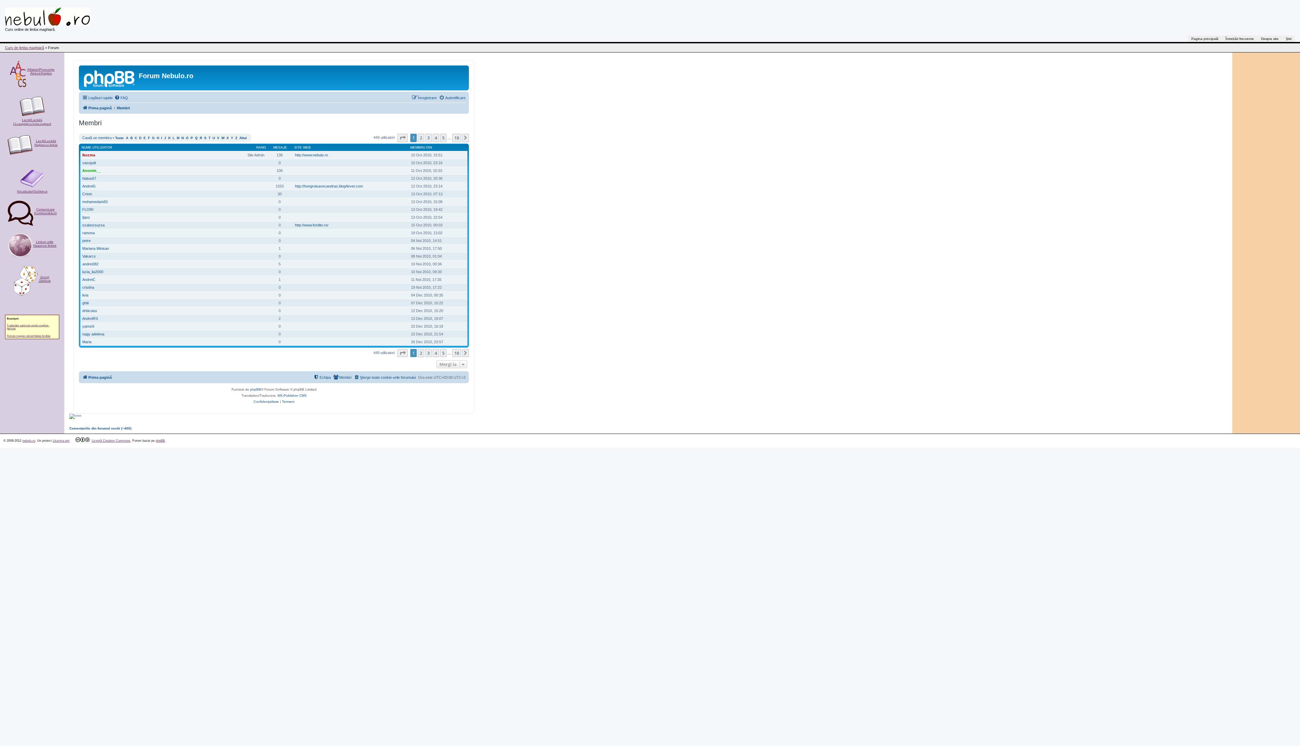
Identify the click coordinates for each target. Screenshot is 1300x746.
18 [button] (456, 138)
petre (86, 241)
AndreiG (89, 186)
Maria (86, 342)
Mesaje (280, 147)
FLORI (87, 209)
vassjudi (89, 163)
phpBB (255, 389)
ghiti (85, 303)
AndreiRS (90, 318)
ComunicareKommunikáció (45, 211)
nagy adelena (93, 334)
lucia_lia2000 (92, 272)
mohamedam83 (95, 202)
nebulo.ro (28, 440)
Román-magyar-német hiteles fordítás (28, 335)
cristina (88, 287)
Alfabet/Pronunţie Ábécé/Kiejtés (41, 71)
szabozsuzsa (93, 225)
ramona (88, 233)
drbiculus (89, 311)
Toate (119, 138)
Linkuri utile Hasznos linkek (45, 243)
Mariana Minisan (95, 248)
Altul (243, 138)
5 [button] (443, 138)
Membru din (421, 147)
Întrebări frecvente (1240, 39)
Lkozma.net (61, 440)
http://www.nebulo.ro (311, 155)
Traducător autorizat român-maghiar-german (28, 327)
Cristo (87, 194)
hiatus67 (89, 178)
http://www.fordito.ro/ (311, 225)
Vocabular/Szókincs (32, 191)
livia (85, 295)
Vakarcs (89, 256)
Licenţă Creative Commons (111, 440)
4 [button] (436, 138)
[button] (402, 138)
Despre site (1270, 39)
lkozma (88, 155)
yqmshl (88, 326)
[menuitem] (121, 98)
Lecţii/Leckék (32, 122)
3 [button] (428, 138)
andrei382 (90, 264)
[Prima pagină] (110, 78)
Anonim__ (91, 171)
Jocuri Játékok (45, 279)
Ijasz (86, 217)
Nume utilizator (97, 147)
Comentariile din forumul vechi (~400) (100, 428)
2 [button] (421, 138)
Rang (261, 147)
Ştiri (1289, 39)
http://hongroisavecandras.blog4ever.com (329, 186)
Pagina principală (1204, 39)
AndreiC (88, 280)
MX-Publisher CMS (292, 395)
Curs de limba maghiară (24, 48)
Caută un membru (97, 138)
